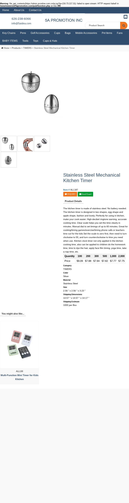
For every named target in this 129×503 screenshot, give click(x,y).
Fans (120, 33)
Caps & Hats (50, 40)
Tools (25, 40)
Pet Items (107, 33)
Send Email (86, 194)
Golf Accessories (40, 33)
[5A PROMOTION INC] (63, 20)
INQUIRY (71, 194)
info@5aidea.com (21, 23)
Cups (57, 33)
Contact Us (35, 10)
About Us (19, 10)
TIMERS (27, 48)
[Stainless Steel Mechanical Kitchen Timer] (42, 93)
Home (5, 10)
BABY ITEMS (10, 40)
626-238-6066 (21, 18)
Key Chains (8, 33)
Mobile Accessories (86, 33)
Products (16, 48)
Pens (23, 33)
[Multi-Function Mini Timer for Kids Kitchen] (19, 344)
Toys (35, 40)
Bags (68, 33)
